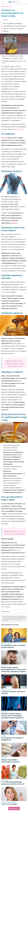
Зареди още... (14, 808)
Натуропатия (5, 780)
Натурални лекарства (6, 6)
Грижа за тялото (6, 643)
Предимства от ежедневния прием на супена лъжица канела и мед (15, 363)
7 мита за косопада (9, 804)
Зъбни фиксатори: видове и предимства (12, 739)
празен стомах (18, 129)
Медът (3, 138)
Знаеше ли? (4, 712)
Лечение (3, 736)
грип (4, 292)
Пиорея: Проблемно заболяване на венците (10, 761)
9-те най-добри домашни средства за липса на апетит (12, 783)
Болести (3, 665)
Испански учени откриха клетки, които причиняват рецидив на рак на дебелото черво (12, 716)
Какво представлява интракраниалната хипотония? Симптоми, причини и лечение (13, 669)
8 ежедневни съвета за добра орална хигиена (13, 646)
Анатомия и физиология (8, 802)
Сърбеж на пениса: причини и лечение (13, 693)
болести (16, 550)
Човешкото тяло (6, 689)
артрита (15, 223)
